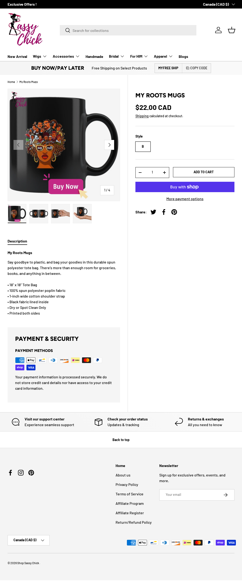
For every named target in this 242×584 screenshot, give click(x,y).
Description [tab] (17, 241)
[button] (231, 30)
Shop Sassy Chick (28, 563)
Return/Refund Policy (134, 522)
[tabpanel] (64, 283)
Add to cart (204, 172)
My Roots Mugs (28, 81)
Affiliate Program (130, 503)
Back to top (121, 440)
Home (11, 81)
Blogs (183, 56)
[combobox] (128, 30)
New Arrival (17, 56)
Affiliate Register (130, 512)
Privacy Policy (127, 484)
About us (123, 475)
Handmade (94, 56)
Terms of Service (129, 494)
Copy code (198, 68)
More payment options (184, 198)
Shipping (142, 116)
